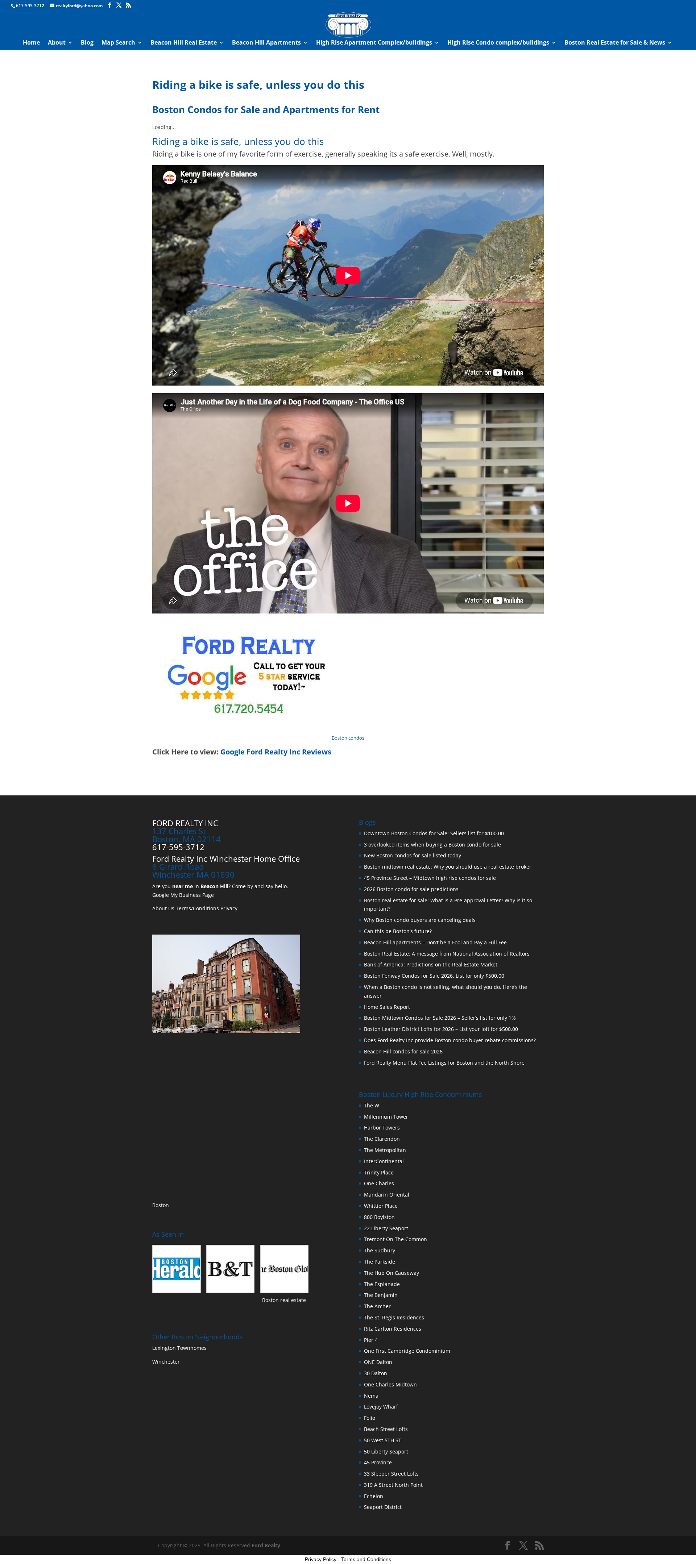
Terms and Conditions (366, 1559)
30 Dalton (375, 1373)
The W (372, 1105)
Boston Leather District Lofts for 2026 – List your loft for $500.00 (441, 1029)
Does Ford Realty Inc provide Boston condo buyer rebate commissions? (450, 1040)
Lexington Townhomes (180, 1347)
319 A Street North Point (393, 1484)
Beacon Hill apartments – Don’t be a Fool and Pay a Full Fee (435, 942)
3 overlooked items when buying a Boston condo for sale (432, 844)
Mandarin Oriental (386, 1194)
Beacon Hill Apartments (266, 43)
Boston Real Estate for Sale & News (614, 43)
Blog (87, 43)
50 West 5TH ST (382, 1440)
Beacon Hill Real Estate (183, 43)
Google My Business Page (183, 894)
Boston (160, 1205)
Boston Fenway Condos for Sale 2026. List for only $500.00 (434, 975)
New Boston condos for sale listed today (412, 855)
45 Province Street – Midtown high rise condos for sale (430, 877)
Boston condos (348, 738)
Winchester (166, 1361)
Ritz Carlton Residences (392, 1328)
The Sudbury (379, 1250)
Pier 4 (371, 1339)
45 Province (378, 1462)
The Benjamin (381, 1294)
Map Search (118, 43)
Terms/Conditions (197, 908)
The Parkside (379, 1261)
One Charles (379, 1183)
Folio (369, 1417)
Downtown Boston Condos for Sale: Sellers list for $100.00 (434, 833)
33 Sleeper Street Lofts (391, 1473)
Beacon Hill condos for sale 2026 (403, 1051)
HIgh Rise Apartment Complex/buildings (374, 43)
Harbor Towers (382, 1127)
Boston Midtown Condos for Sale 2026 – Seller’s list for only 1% (440, 1017)
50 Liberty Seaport (386, 1451)
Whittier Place (381, 1205)
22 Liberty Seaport (386, 1228)
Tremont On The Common (395, 1239)
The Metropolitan (385, 1150)
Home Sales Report (387, 1006)
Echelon (373, 1496)
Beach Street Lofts (386, 1429)
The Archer (377, 1306)
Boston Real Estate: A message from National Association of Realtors (447, 953)
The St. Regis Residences (394, 1317)
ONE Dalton (378, 1362)
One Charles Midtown (390, 1384)
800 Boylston (379, 1217)
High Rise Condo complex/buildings (498, 43)
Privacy (228, 908)
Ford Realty (266, 1545)
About (57, 43)
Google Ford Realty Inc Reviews (275, 752)
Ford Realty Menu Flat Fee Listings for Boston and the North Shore (444, 1062)
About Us (163, 908)
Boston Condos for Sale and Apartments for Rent (266, 109)
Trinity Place (379, 1172)
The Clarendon (382, 1138)
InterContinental (384, 1161)
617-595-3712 (30, 6)
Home (31, 43)
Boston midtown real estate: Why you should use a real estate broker (447, 866)
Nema (371, 1395)
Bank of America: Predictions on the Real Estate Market (430, 964)
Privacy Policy (320, 1559)
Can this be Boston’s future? (398, 931)
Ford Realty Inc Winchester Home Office (226, 858)
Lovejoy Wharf (381, 1406)
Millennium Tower (386, 1116)
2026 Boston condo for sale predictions (411, 889)
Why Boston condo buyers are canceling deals (420, 919)
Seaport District (383, 1506)
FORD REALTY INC (185, 823)
